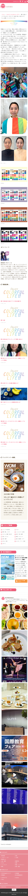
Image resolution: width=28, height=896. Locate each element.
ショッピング (4, 864)
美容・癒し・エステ (6, 531)
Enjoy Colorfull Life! (13, 14)
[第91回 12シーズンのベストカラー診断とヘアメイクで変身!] (14, 350)
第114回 (3, 320)
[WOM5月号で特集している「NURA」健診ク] (14, 722)
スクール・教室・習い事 (6, 534)
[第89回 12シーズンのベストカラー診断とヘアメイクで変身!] (14, 413)
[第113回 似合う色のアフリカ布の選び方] (14, 293)
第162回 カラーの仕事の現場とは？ (10, 383)
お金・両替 (3, 861)
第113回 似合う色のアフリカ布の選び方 (11, 301)
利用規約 (3, 875)
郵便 (2, 866)
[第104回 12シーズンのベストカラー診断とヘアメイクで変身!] (14, 434)
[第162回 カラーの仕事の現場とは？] (14, 375)
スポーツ (4, 543)
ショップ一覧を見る (6, 529)
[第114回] (14, 312)
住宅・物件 (4, 538)
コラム (3, 14)
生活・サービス (5, 536)
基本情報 (3, 855)
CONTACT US (16, 1)
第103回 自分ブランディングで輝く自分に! (12, 339)
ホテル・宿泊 (4, 541)
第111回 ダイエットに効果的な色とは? (11, 402)
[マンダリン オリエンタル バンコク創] (14, 696)
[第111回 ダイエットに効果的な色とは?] (14, 394)
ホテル (2, 862)
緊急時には (3, 859)
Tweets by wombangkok (6, 844)
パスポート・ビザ (4, 857)
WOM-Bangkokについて (6, 873)
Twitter (2, 879)
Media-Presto (3, 886)
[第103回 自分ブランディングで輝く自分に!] (14, 331)
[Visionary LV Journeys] (14, 775)
